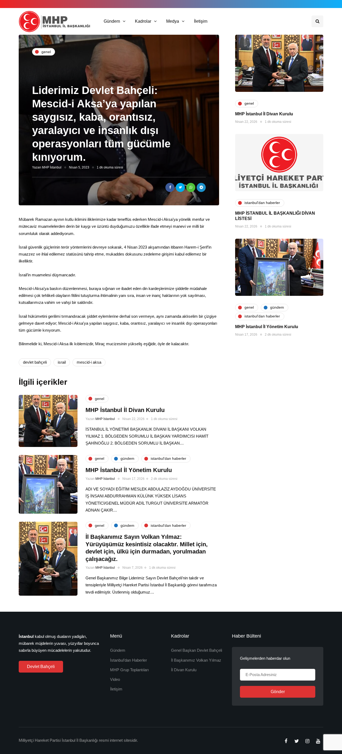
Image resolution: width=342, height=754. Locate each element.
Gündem (112, 21)
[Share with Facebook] (169, 187)
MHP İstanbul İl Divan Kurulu (264, 114)
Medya (172, 21)
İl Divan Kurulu (183, 669)
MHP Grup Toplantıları (129, 669)
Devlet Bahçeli (41, 666)
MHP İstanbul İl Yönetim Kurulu (266, 326)
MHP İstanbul (51, 167)
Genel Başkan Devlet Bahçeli (196, 650)
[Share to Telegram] (201, 187)
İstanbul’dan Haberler (128, 660)
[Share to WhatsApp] (190, 187)
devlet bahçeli (35, 362)
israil (62, 362)
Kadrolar (143, 21)
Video (115, 679)
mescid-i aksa (89, 362)
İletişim (200, 21)
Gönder (278, 691)
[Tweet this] (180, 187)
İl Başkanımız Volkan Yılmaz (196, 660)
